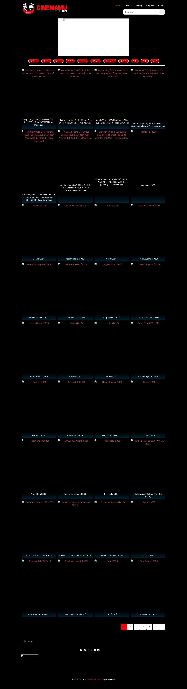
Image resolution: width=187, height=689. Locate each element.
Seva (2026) (111, 259)
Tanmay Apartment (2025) (75, 494)
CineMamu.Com (93, 679)
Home (117, 5)
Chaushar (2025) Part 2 (38, 614)
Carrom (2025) (38, 435)
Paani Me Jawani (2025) (75, 614)
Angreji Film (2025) (111, 317)
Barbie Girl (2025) (75, 435)
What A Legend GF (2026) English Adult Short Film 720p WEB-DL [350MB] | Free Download (75, 188)
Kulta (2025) (148, 555)
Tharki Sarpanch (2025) (148, 317)
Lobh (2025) (111, 376)
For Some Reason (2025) (112, 555)
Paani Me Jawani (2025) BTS (39, 555)
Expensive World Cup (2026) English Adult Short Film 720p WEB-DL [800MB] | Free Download (111, 182)
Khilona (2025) (148, 435)
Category (138, 5)
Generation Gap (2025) (75, 317)
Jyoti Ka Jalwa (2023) (148, 259)
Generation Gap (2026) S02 (39, 317)
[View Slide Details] (96, 37)
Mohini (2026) (39, 259)
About (160, 5)
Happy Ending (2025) (111, 435)
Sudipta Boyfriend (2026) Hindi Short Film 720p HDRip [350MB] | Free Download (39, 122)
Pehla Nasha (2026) (39, 376)
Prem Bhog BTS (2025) (148, 376)
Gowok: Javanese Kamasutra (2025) (75, 555)
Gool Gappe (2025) (148, 614)
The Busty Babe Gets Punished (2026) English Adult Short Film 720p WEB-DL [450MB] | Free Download (39, 197)
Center (127, 5)
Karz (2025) (111, 614)
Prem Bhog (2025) (39, 494)
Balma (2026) (75, 376)
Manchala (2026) (148, 185)
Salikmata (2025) (111, 494)
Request (150, 5)
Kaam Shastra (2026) (75, 259)
